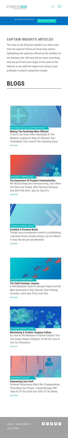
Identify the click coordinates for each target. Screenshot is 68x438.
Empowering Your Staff (21, 381)
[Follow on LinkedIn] (59, 423)
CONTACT (10, 424)
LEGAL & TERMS (13, 428)
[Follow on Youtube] (55, 423)
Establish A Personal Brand (24, 229)
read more (14, 145)
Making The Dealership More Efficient (29, 131)
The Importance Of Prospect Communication (32, 180)
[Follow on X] (43, 423)
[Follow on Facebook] (47, 423)
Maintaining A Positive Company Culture (30, 332)
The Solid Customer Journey (24, 283)
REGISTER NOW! (46, 21)
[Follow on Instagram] (51, 423)
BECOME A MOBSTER (23, 424)
